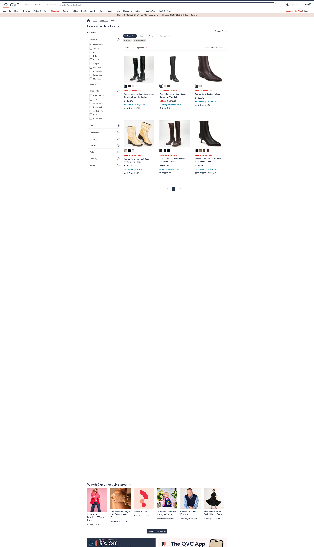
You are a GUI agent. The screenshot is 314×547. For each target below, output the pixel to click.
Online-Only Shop (40, 11)
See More (93, 84)
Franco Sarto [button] (140, 40)
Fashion (75, 11)
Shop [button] (27, 5)
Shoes (102, 11)
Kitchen (138, 11)
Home (117, 11)
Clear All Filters (221, 31)
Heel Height (95, 132)
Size (91, 125)
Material (93, 139)
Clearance (55, 11)
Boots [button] (128, 40)
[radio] (125, 86)
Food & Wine (150, 11)
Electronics (127, 11)
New (16, 11)
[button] (288, 4)
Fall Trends (25, 11)
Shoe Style (94, 91)
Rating (92, 165)
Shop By (93, 158)
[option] (157, 15)
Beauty (84, 11)
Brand (93, 39)
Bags (110, 11)
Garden (65, 11)
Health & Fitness (165, 11)
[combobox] (165, 5)
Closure (93, 145)
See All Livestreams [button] (157, 531)
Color (92, 152)
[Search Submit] (273, 5)
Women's (104, 21)
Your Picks (7, 11)
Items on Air (51, 5)
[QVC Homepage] (88, 20)
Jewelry (93, 11)
